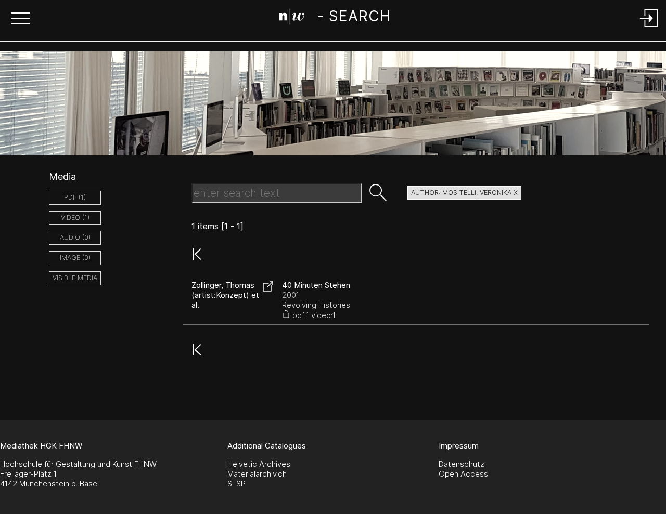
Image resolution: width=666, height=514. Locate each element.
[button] (20, 19)
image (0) (75, 257)
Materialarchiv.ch (257, 474)
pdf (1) (75, 197)
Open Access (463, 474)
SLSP (236, 484)
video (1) (75, 217)
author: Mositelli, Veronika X (464, 192)
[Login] (649, 28)
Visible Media (75, 278)
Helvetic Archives (258, 464)
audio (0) (75, 237)
